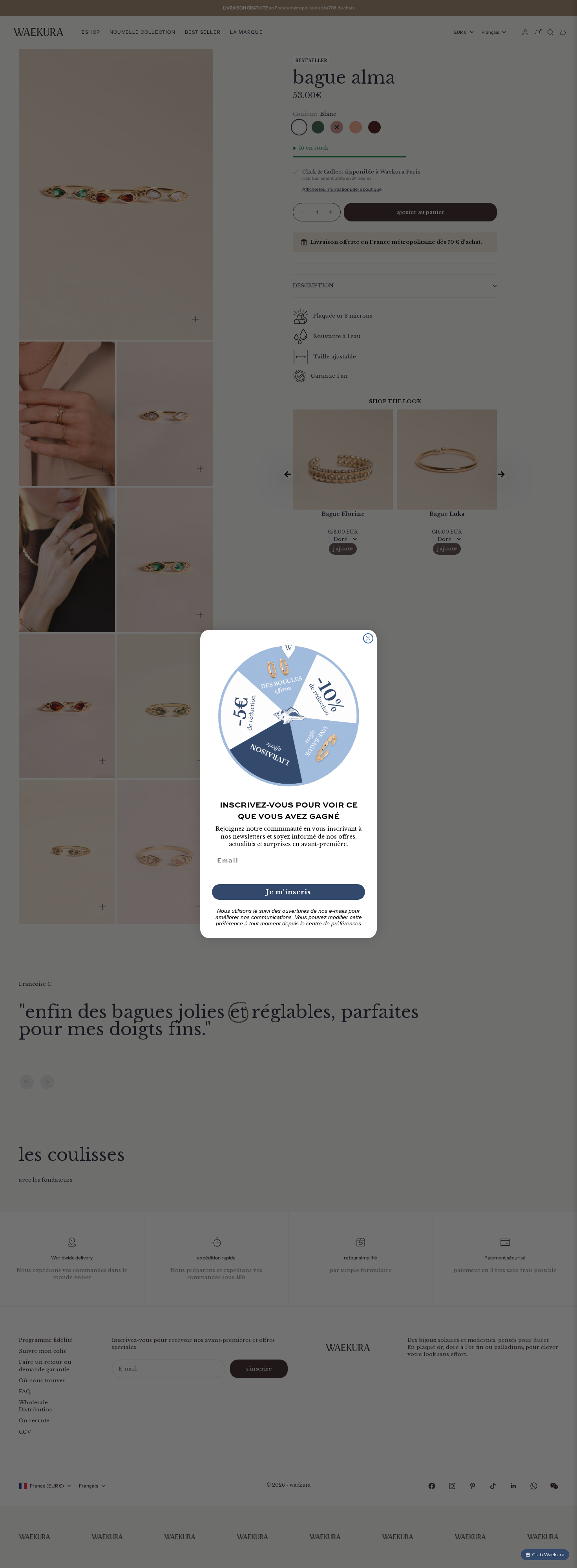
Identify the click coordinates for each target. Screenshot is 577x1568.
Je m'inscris (288, 892)
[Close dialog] (368, 638)
